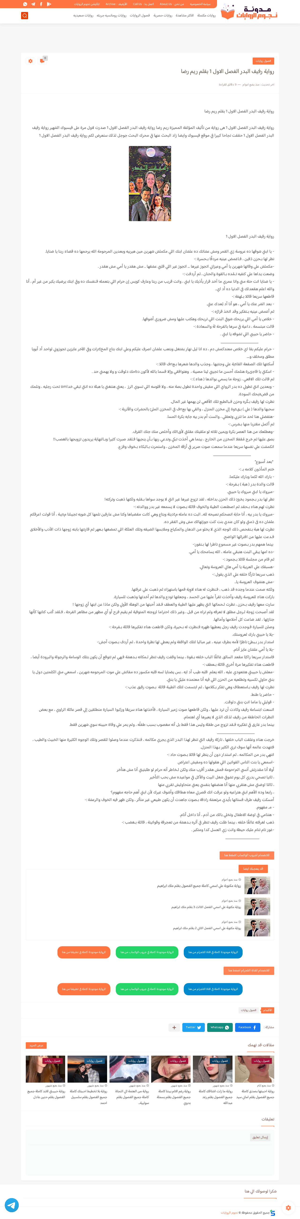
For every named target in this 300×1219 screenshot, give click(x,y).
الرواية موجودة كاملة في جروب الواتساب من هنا (147, 952)
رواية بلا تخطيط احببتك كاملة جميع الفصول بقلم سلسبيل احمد (88, 1097)
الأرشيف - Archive (116, 4)
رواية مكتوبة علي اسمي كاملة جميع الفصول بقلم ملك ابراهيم (199, 886)
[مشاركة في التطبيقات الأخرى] (174, 1027)
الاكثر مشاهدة (185, 16)
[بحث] (24, 15)
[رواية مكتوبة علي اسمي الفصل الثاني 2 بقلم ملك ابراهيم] (257, 927)
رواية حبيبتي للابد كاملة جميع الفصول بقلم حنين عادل (46, 1094)
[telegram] (33, 4)
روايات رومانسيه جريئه (111, 16)
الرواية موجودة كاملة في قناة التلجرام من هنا (213, 952)
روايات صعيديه (83, 16)
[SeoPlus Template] (272, 1213)
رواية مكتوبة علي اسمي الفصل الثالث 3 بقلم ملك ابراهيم (206, 907)
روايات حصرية (163, 16)
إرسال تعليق (260, 1137)
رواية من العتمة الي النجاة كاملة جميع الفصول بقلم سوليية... (132, 1097)
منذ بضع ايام (264, 1085)
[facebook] (41, 4)
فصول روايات (263, 61)
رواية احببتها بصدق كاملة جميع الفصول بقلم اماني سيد (255, 1094)
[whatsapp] (25, 4)
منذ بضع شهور (221, 1085)
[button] (247, 1027)
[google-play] (49, 4)
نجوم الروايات (229, 1213)
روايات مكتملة (206, 16)
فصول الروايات (140, 16)
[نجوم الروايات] (249, 11)
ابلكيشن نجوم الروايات (87, 4)
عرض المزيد (36, 1045)
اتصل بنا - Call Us (143, 4)
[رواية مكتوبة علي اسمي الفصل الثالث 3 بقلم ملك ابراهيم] (257, 906)
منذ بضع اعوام (229, 879)
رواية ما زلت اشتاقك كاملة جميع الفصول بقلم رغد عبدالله (215, 1097)
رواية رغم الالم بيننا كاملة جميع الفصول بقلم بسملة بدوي (174, 1097)
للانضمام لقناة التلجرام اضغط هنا (249, 970)
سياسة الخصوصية (200, 4)
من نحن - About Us (172, 4)
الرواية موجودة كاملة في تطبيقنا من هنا (84, 952)
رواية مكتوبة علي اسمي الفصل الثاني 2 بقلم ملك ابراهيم (207, 928)
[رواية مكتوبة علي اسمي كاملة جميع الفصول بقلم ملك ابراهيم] (257, 885)
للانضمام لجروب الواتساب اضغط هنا (247, 855)
